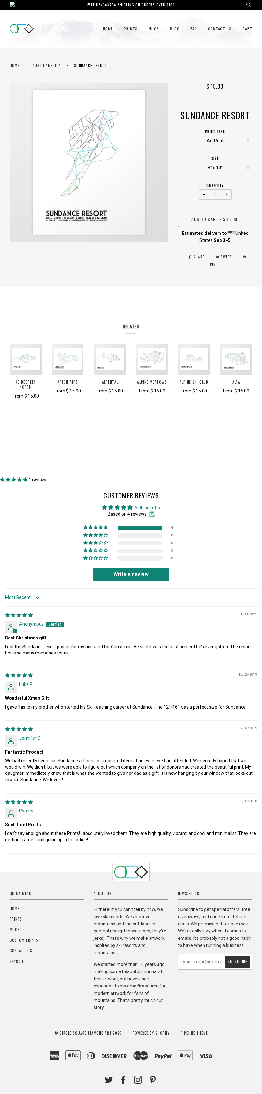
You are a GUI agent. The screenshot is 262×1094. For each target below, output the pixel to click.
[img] (19, 615)
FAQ (193, 29)
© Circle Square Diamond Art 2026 (88, 1032)
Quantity (215, 185)
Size (215, 158)
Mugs (154, 29)
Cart (247, 29)
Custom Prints (24, 940)
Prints (131, 29)
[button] (14, 479)
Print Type (215, 131)
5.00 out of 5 (147, 507)
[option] (89, 162)
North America (47, 65)
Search (16, 961)
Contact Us (220, 29)
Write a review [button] (131, 574)
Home (108, 29)
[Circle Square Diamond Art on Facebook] (123, 1081)
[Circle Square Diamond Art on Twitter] (109, 1081)
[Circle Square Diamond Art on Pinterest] (153, 1081)
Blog (175, 29)
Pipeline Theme (194, 1032)
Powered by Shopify (151, 1032)
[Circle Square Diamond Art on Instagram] (138, 1081)
